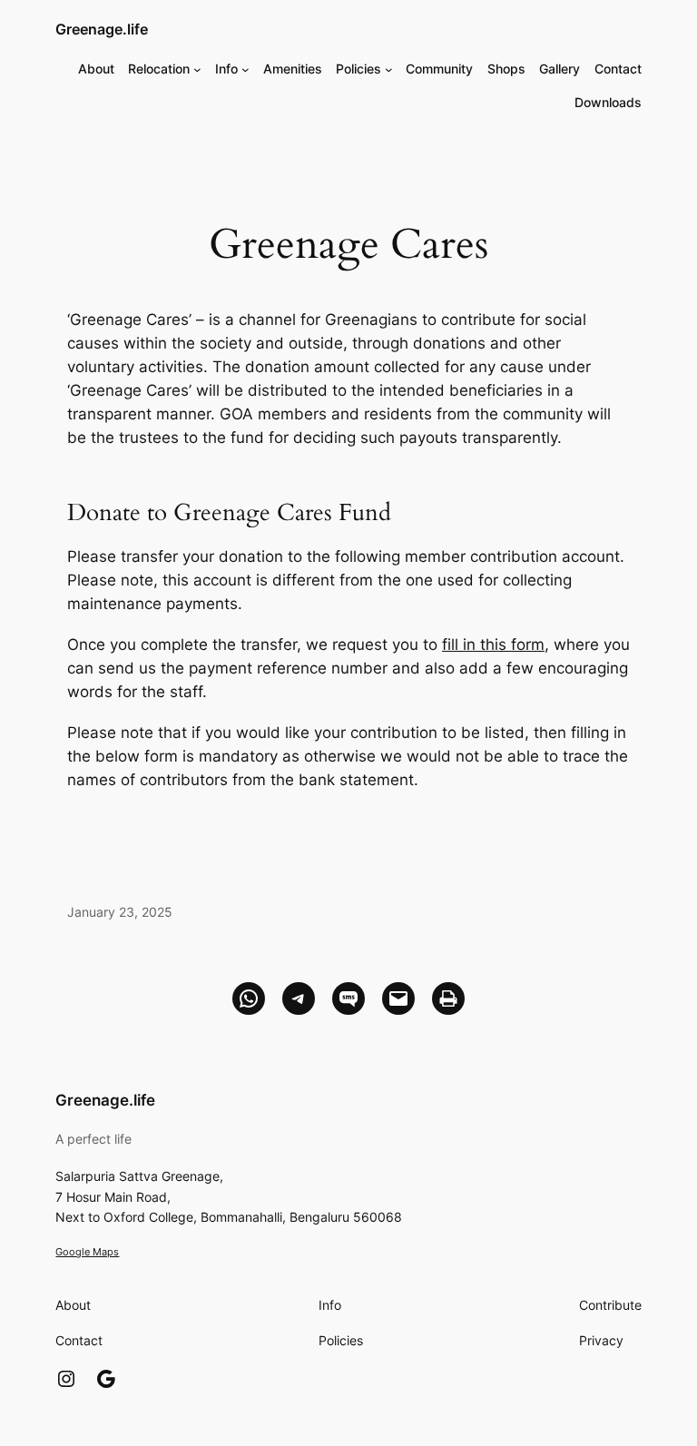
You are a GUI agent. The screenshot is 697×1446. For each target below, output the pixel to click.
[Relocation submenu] (197, 68)
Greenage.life (101, 29)
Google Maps (87, 1251)
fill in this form (493, 644)
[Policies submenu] (389, 68)
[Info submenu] (245, 68)
